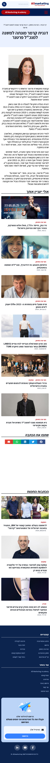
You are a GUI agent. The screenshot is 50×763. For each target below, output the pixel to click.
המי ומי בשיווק (34, 25)
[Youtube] (25, 748)
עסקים (31, 380)
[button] (41, 442)
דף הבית (44, 25)
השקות (43, 522)
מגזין (44, 604)
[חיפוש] (4, 4)
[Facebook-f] (33, 748)
